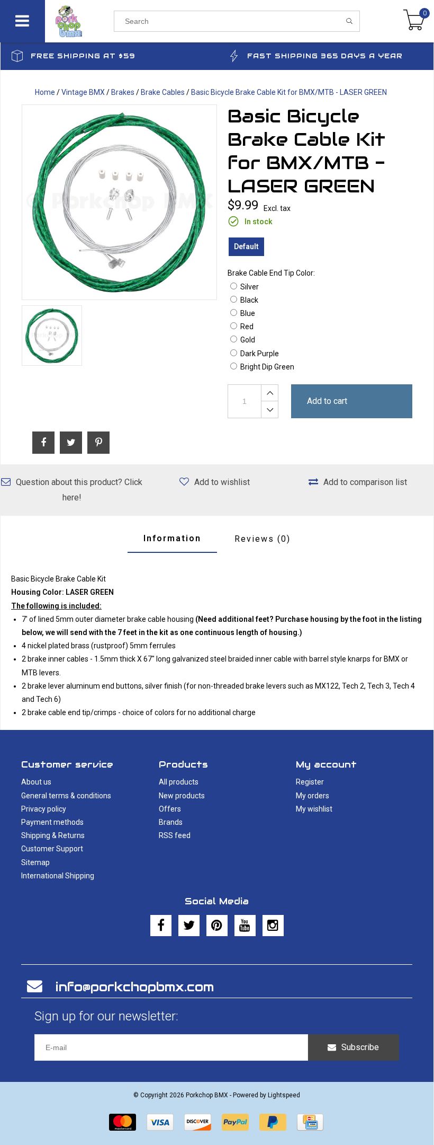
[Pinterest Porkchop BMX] (217, 925)
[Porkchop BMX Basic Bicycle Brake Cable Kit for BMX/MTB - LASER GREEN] (119, 202)
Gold (247, 340)
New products (182, 795)
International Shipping (57, 875)
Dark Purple (259, 353)
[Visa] (160, 1122)
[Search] (349, 21)
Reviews (262, 539)
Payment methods (52, 822)
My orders (312, 795)
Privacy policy (43, 809)
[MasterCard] (122, 1122)
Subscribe (360, 1047)
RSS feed (175, 835)
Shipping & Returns (53, 835)
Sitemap (35, 862)
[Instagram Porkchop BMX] (273, 925)
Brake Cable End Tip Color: (271, 273)
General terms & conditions (66, 795)
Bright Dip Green (267, 367)
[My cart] (414, 21)
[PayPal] (235, 1122)
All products (178, 782)
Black (249, 300)
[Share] (43, 442)
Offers (170, 809)
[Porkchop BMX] (79, 21)
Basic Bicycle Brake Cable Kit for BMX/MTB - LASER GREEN (289, 92)
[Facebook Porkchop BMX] (160, 925)
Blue (247, 313)
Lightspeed (284, 1095)
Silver (249, 287)
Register (310, 782)
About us (36, 782)
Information (172, 538)
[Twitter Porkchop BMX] (189, 925)
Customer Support (52, 848)
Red (247, 326)
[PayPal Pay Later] (272, 1122)
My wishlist (314, 809)
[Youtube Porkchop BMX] (245, 925)
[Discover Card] (197, 1122)
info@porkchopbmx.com (135, 987)
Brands (171, 822)
